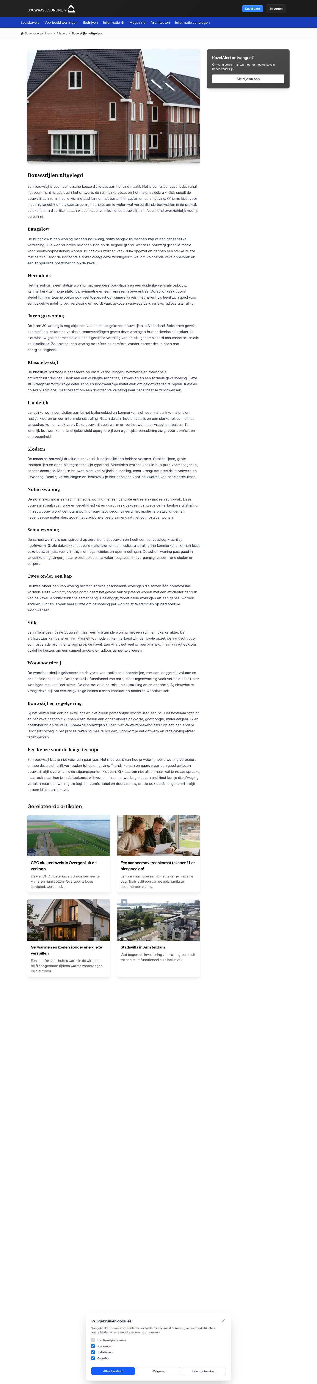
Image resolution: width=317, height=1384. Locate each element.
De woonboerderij (42, 673)
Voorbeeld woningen (61, 22)
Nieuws (62, 33)
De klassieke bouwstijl (45, 372)
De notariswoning (42, 499)
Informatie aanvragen (192, 22)
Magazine (137, 22)
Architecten (160, 22)
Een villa (34, 632)
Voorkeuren (104, 1346)
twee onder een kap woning (56, 586)
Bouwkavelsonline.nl (38, 33)
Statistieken (104, 1352)
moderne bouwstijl (48, 459)
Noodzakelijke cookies (111, 1340)
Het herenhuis (150, 297)
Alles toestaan (113, 1371)
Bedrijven (90, 22)
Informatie (111, 22)
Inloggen (276, 9)
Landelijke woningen (43, 412)
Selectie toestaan (204, 1371)
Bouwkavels (29, 22)
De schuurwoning (41, 539)
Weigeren (158, 1371)
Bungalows (93, 251)
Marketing (103, 1358)
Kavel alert (252, 9)
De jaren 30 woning (43, 326)
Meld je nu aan (248, 79)
